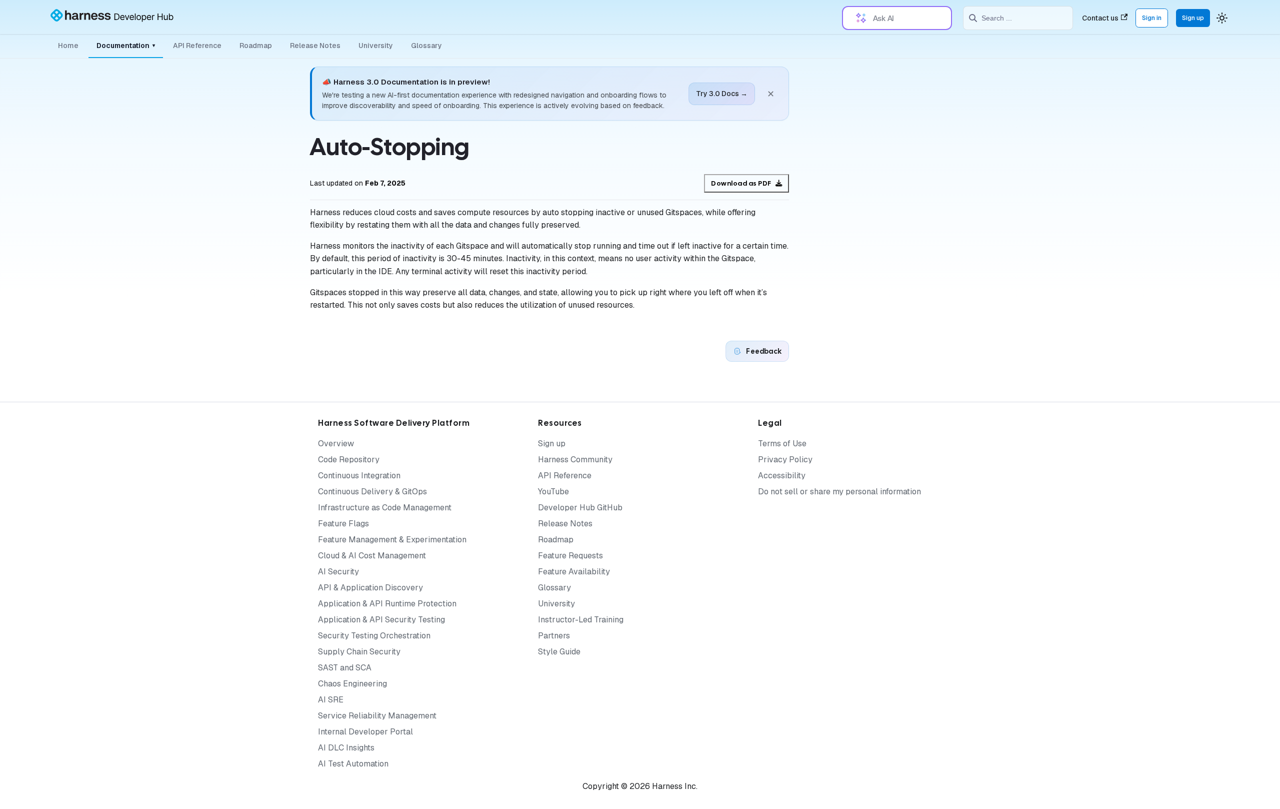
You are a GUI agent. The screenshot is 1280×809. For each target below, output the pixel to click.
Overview (336, 443)
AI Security (338, 571)
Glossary (426, 45)
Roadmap (256, 45)
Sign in (1152, 18)
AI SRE (331, 699)
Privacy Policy (785, 459)
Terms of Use (782, 443)
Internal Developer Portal (365, 731)
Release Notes (315, 45)
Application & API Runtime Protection (387, 603)
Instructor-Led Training (581, 619)
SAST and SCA (345, 667)
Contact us (1100, 18)
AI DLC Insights (346, 747)
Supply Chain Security (359, 651)
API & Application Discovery (370, 587)
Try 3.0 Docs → (722, 93)
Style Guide (559, 651)
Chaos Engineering (352, 683)
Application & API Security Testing (381, 619)
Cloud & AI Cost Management (372, 555)
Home (68, 45)
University (375, 45)
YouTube (553, 491)
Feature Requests (570, 555)
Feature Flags (343, 523)
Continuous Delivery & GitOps (372, 491)
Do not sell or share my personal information (839, 491)
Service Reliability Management (377, 715)
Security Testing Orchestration (374, 635)
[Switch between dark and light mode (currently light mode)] (1222, 18)
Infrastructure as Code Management (385, 507)
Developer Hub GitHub (580, 507)
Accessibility (782, 475)
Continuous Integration (359, 475)
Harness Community (575, 459)
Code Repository (349, 459)
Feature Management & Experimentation (392, 539)
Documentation (125, 45)
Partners (554, 635)
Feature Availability (574, 571)
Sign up (1193, 18)
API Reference (197, 45)
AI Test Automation (353, 763)
